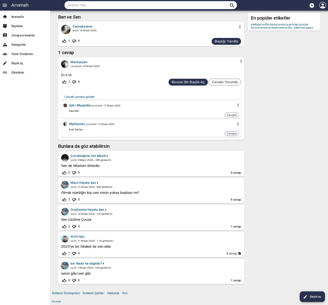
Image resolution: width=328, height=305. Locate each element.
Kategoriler (18, 44)
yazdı (75, 30)
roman (264, 27)
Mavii (75, 183)
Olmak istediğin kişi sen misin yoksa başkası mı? (100, 192)
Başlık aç (312, 297)
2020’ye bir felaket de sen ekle (86, 246)
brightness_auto (312, 5)
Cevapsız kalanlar (23, 35)
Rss (125, 293)
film (290, 27)
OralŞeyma (79, 209)
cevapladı (76, 66)
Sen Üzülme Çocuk (76, 219)
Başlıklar (17, 26)
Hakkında (113, 293)
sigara (309, 27)
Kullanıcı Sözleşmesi (66, 293)
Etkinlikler (17, 72)
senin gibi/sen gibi (76, 273)
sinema (282, 27)
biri (73, 263)
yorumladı (96, 105)
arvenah (273, 27)
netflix (265, 24)
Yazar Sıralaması (22, 54)
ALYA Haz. (78, 236)
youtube (303, 24)
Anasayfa (17, 17)
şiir (290, 24)
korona (255, 27)
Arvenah (20, 5)
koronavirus (281, 24)
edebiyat (256, 24)
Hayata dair (87, 183)
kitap (295, 24)
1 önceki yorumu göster (79, 97)
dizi (272, 24)
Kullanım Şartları (93, 293)
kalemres (299, 27)
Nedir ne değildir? (89, 263)
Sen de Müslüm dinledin (80, 166)
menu (5, 5)
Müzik (101, 156)
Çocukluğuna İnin (83, 156)
